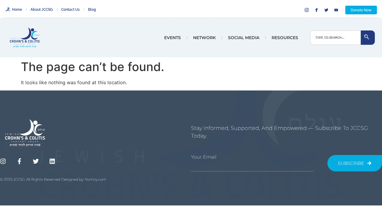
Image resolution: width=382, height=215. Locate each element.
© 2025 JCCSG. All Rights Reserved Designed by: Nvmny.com (53, 179)
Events (172, 37)
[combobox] (335, 37)
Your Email (203, 157)
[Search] (368, 37)
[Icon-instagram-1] (307, 10)
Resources (285, 37)
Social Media (243, 37)
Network (204, 37)
